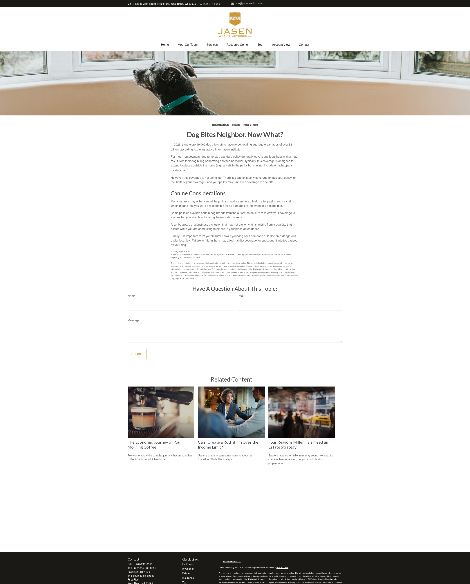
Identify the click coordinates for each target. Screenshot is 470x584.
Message (134, 320)
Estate (186, 573)
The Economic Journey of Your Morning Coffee (155, 444)
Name (131, 296)
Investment (188, 568)
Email (240, 296)
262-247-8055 (211, 4)
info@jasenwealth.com (249, 3)
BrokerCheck (282, 567)
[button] (165, 44)
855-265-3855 (148, 568)
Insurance (188, 578)
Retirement (188, 564)
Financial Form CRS (232, 561)
